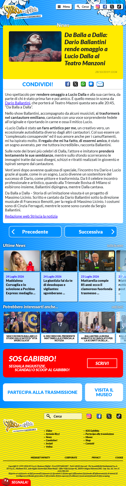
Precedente (35, 232)
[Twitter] (112, 7)
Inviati (49, 443)
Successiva (91, 232)
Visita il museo (104, 392)
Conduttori (51, 440)
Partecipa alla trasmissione (42, 392)
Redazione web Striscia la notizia (31, 216)
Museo (89, 437)
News (49, 437)
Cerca (85, 6)
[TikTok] (119, 7)
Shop (88, 440)
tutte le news (115, 245)
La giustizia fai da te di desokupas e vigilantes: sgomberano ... (57, 287)
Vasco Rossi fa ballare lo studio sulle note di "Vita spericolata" (21, 338)
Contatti (90, 443)
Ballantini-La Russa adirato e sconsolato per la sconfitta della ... (97, 338)
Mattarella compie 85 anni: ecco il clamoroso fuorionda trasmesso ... (96, 287)
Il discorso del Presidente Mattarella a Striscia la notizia (59, 338)
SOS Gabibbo (92, 430)
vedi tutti (117, 306)
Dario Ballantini (17, 103)
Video (49, 430)
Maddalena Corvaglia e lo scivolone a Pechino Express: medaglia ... (20, 287)
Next (123, 276)
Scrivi (102, 363)
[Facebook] (105, 7)
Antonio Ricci (53, 433)
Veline (49, 446)
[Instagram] (98, 7)
